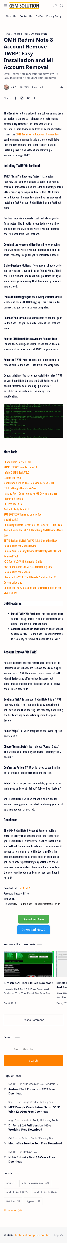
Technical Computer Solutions (33, 1235)
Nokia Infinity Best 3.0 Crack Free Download (31, 1159)
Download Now (33, 919)
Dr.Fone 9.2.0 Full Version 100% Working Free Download (29, 1127)
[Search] (61, 5)
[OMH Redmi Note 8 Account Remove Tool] (33, 421)
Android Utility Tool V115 (17, 509)
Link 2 (27, 888)
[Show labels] (14, 1210)
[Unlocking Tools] (49, 1120)
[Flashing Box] (46, 1102)
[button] (55, 5)
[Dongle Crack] (30, 1102)
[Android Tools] (54, 1083)
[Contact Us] (26, 16)
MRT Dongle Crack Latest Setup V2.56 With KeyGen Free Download (34, 1109)
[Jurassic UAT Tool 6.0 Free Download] (29, 964)
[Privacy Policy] (53, 16)
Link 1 (21, 888)
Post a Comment (33, 1020)
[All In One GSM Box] (34, 1083)
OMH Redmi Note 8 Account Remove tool (37, 134)
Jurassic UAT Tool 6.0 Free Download (28, 983)
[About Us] (11, 16)
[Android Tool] (31, 1120)
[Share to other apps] (34, 98)
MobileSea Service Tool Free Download (35, 1143)
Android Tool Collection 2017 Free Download (31, 1091)
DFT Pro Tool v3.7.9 (14, 504)
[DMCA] (39, 16)
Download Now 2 (33, 930)
